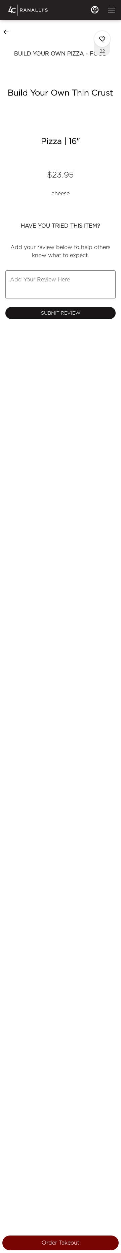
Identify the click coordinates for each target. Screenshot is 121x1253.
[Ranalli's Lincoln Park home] (35, 10)
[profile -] (95, 10)
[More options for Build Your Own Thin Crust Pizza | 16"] (102, 39)
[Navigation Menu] (111, 10)
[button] (8, 32)
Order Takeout (60, 1243)
